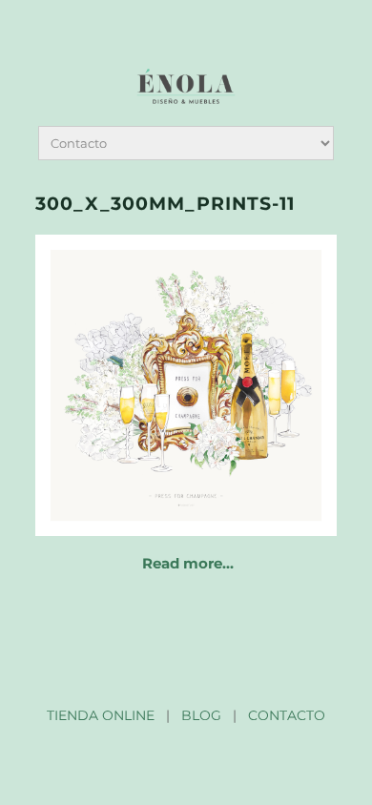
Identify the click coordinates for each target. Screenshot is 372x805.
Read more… (188, 563)
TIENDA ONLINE (101, 715)
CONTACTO (286, 715)
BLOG (201, 715)
